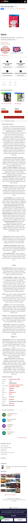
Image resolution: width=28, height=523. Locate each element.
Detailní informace (4, 55)
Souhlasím (20, 520)
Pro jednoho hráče (13, 385)
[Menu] (25, 1)
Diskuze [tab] (12, 121)
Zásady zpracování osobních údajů (7, 452)
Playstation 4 (12, 392)
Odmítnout (7, 520)
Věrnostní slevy (4, 451)
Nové (10, 394)
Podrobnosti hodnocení (20, 8)
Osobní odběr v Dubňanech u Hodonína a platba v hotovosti (14, 499)
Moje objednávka (4, 454)
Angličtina (11, 388)
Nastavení (13, 515)
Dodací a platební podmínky (6, 447)
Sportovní (11, 403)
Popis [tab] (3, 121)
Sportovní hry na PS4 (14, 379)
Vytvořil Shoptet (15, 507)
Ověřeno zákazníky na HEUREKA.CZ (14, 498)
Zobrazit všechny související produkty (14, 117)
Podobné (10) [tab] (7, 121)
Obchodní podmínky (4, 446)
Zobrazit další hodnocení (22, 437)
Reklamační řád (4, 449)
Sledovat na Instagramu (11, 494)
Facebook (14, 501)
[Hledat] (18, 1)
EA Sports (11, 399)
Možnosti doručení (4, 42)
